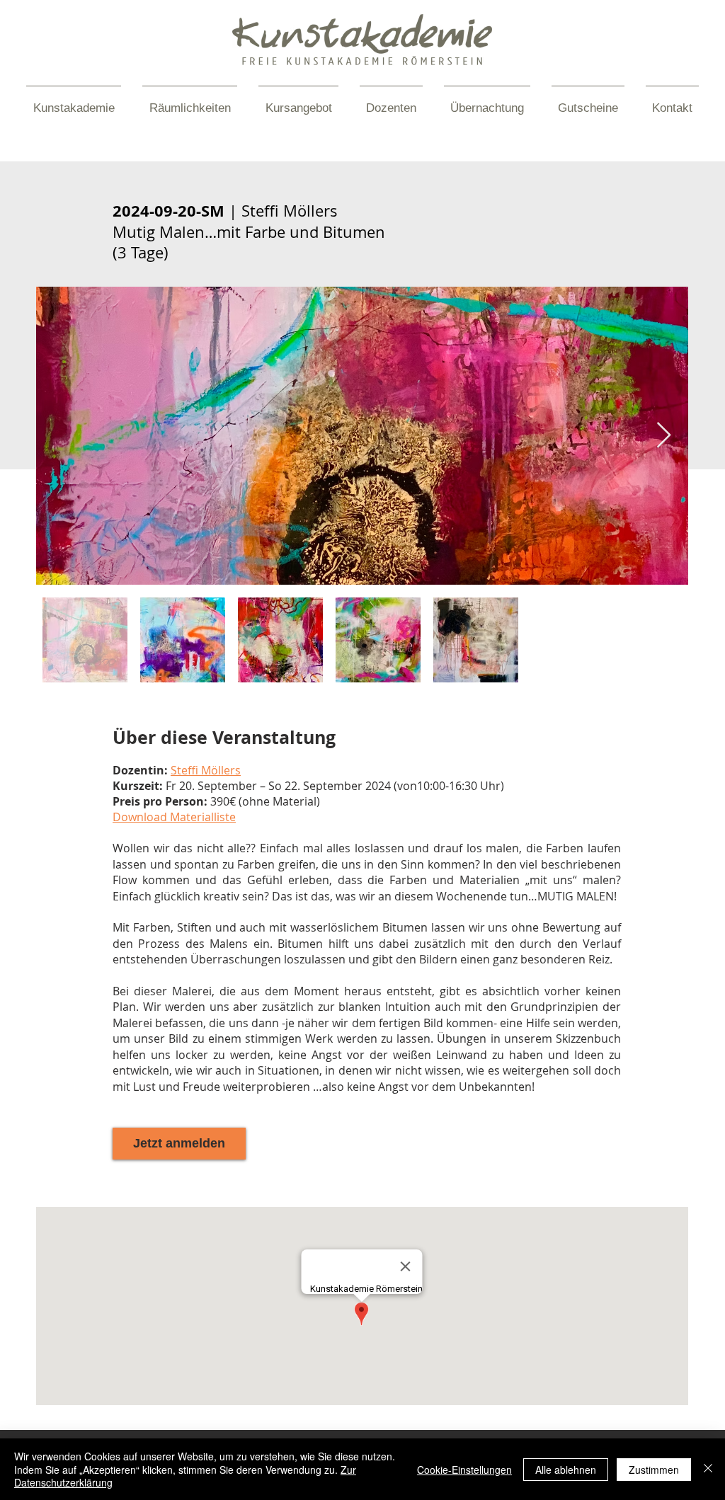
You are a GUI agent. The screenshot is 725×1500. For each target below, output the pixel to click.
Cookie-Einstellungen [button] (464, 1469)
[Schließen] (708, 1469)
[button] (206, 770)
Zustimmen (654, 1469)
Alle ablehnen (565, 1469)
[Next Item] (664, 436)
